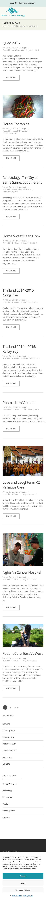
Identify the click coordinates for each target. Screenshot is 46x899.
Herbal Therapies (16, 123)
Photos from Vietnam (19, 402)
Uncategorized (18, 50)
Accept (23, 876)
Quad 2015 (11, 42)
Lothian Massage (20, 26)
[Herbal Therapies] (22, 97)
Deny (23, 883)
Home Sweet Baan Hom (21, 236)
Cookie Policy (17, 896)
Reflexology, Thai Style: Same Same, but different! (22, 180)
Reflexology (17, 189)
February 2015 (9, 730)
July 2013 (6, 764)
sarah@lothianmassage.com (22, 3)
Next (17, 707)
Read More (11, 78)
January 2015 (8, 737)
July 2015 (6, 724)
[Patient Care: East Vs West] (22, 626)
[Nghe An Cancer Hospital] (22, 535)
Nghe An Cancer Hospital (22, 572)
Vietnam (15, 409)
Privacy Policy (27, 896)
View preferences (23, 890)
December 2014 (9, 744)
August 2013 (8, 757)
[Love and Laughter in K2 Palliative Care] (22, 448)
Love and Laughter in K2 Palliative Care (21, 485)
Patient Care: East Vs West (23, 653)
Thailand (27, 189)
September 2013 (10, 750)
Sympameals (8, 797)
